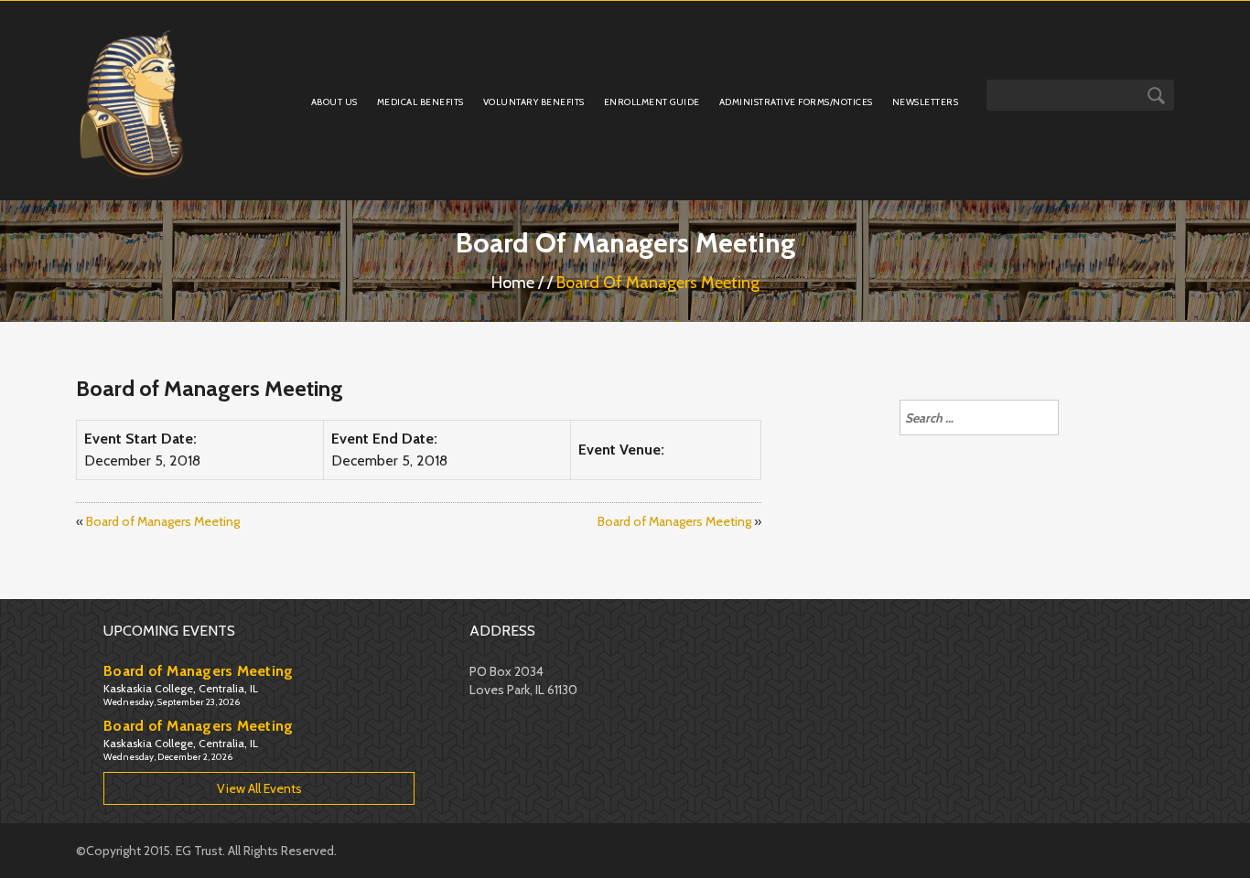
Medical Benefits (420, 102)
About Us (334, 102)
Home (512, 283)
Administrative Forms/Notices (796, 102)
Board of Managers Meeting (163, 521)
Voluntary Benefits (534, 102)
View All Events (259, 788)
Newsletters (925, 102)
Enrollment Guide (652, 102)
